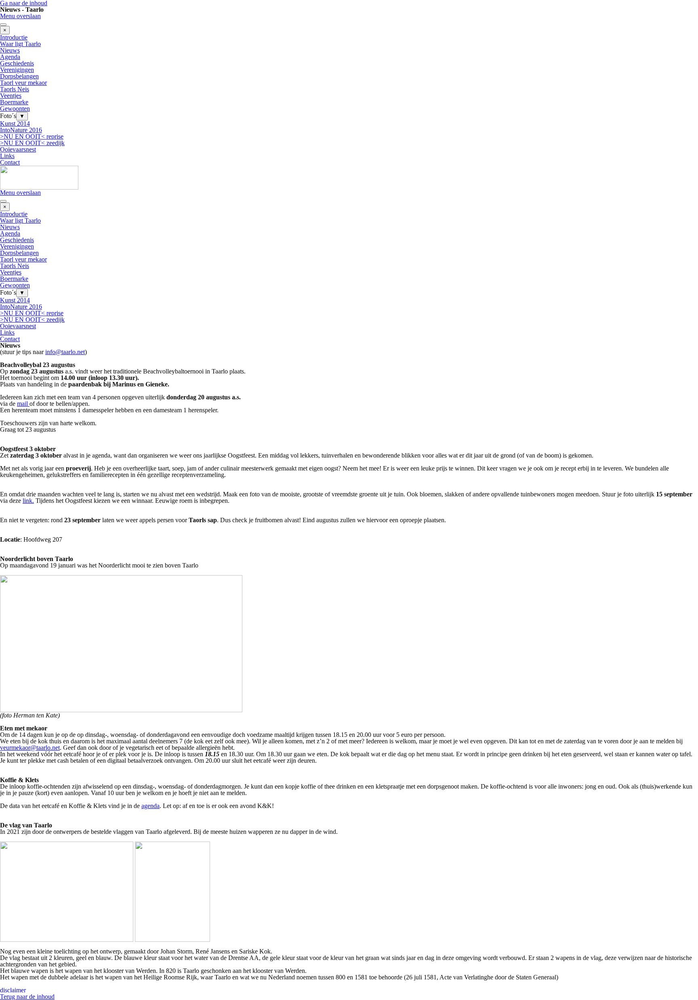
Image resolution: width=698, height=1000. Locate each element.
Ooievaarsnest (18, 149)
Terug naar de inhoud (27, 996)
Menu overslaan (20, 16)
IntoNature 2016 (21, 130)
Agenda (10, 56)
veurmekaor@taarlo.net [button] (30, 747)
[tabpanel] (349, 355)
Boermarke (14, 102)
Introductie (13, 37)
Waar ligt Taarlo (20, 43)
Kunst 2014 (15, 123)
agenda (150, 805)
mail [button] (23, 403)
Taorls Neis (14, 89)
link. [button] (28, 500)
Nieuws (10, 50)
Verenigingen (17, 69)
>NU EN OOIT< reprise (31, 136)
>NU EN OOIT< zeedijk (32, 142)
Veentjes (10, 95)
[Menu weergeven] (3, 24)
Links (7, 155)
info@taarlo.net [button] (65, 351)
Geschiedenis (17, 63)
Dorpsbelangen (19, 76)
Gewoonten (15, 108)
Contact (10, 162)
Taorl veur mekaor (23, 82)
